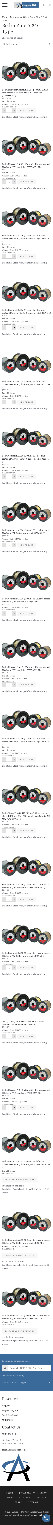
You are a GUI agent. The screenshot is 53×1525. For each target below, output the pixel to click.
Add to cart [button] (26, 110)
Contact (24, 1497)
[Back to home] (26, 5)
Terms (19, 1502)
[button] (4, 5)
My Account (27, 1493)
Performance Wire (19, 17)
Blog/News (7, 1405)
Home (5, 17)
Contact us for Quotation (20, 1180)
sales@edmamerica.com (14, 1449)
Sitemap (33, 1502)
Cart (43, 1493)
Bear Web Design (41, 1515)
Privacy (41, 1497)
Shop (10, 1497)
